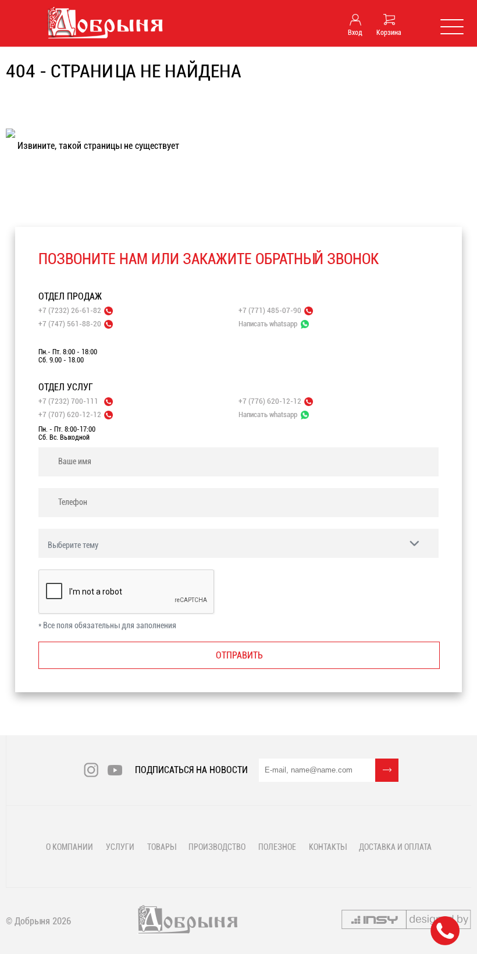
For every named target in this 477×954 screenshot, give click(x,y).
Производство (216, 847)
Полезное (277, 847)
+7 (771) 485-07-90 (269, 310)
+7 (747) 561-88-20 (69, 323)
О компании (69, 847)
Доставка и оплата (395, 847)
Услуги (120, 847)
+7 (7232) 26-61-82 (69, 310)
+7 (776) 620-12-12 (269, 401)
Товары (161, 847)
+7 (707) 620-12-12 (69, 414)
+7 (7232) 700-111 (68, 401)
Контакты (327, 847)
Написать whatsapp (267, 323)
